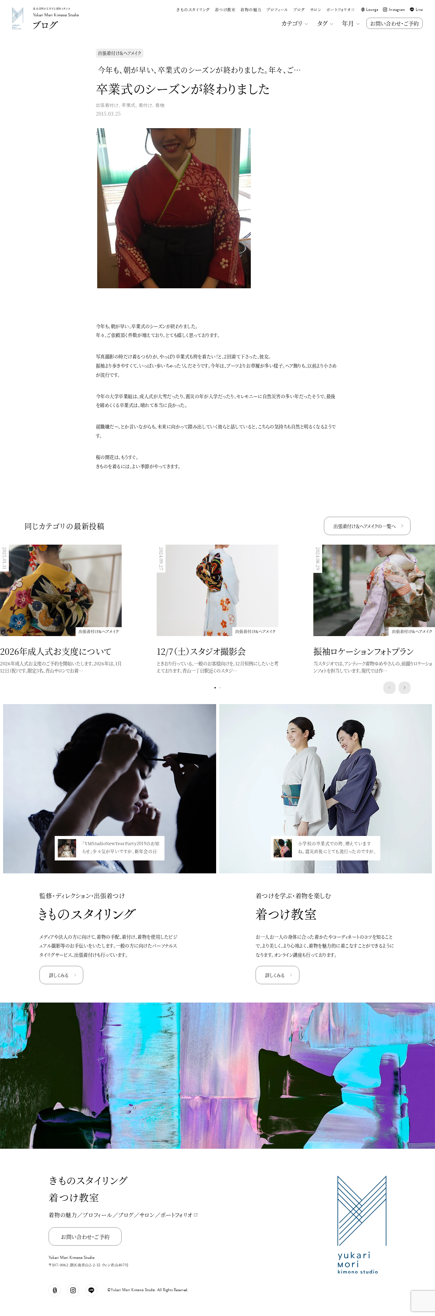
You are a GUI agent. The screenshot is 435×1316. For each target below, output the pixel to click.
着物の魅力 (250, 10)
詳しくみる (58, 975)
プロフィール (277, 10)
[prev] (389, 688)
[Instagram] (73, 1290)
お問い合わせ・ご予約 (394, 23)
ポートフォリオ (338, 10)
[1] (220, 688)
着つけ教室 (225, 10)
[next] (405, 688)
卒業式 (129, 105)
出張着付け (107, 105)
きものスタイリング (193, 10)
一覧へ (364, 526)
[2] (114, 867)
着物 (159, 105)
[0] (215, 688)
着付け (146, 105)
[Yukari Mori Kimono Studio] (17, 8)
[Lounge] (54, 1290)
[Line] (91, 1290)
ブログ (299, 10)
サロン (315, 10)
